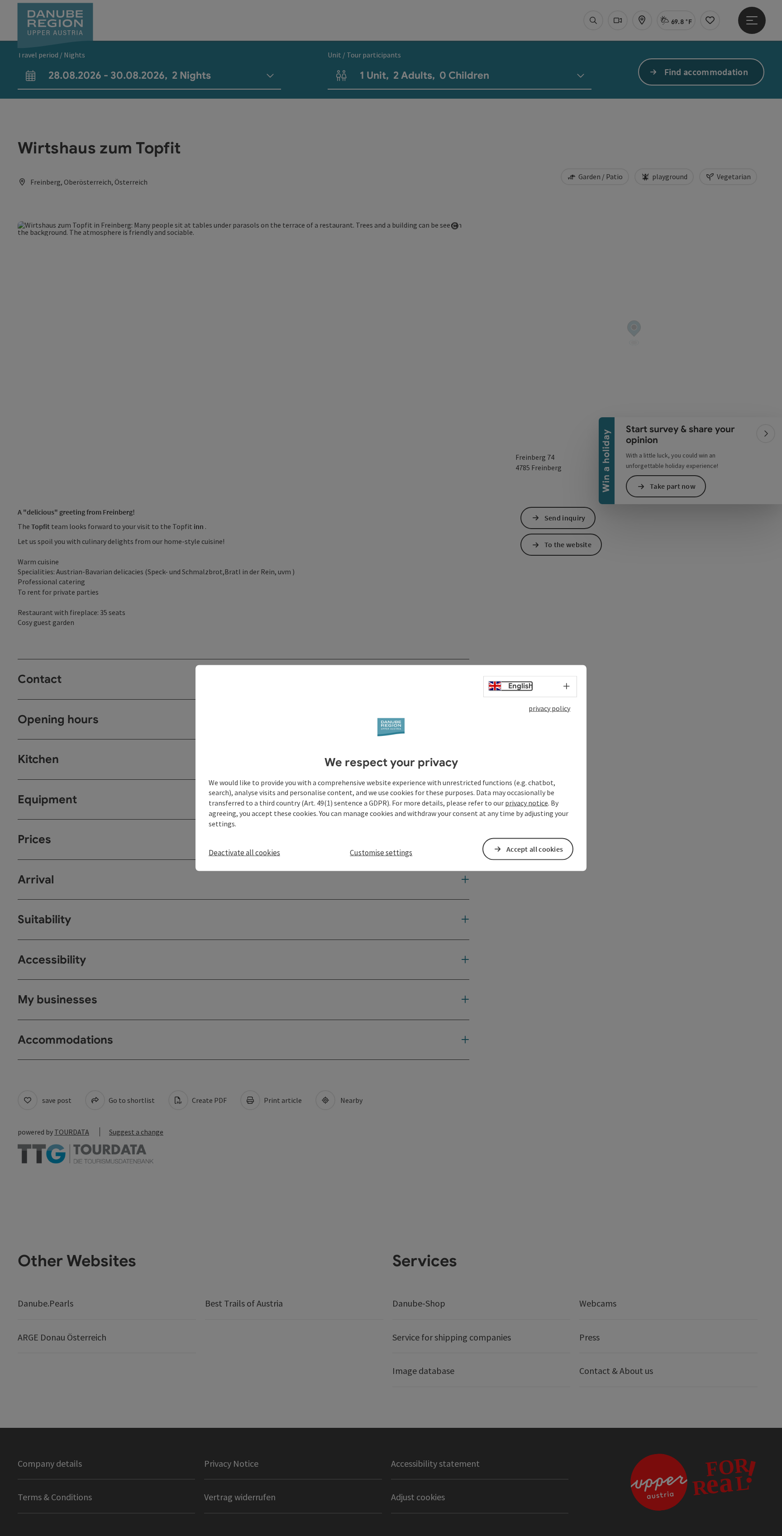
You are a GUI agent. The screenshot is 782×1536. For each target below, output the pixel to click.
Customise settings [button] (381, 852)
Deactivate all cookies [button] (244, 852)
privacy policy (549, 708)
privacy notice (526, 802)
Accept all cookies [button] (534, 848)
